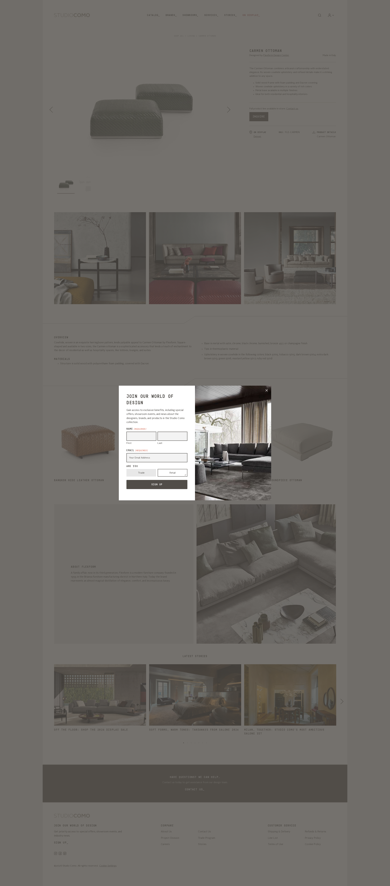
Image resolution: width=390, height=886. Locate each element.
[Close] (266, 390)
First (128, 443)
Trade (141, 473)
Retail (173, 473)
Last (160, 443)
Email (137, 450)
